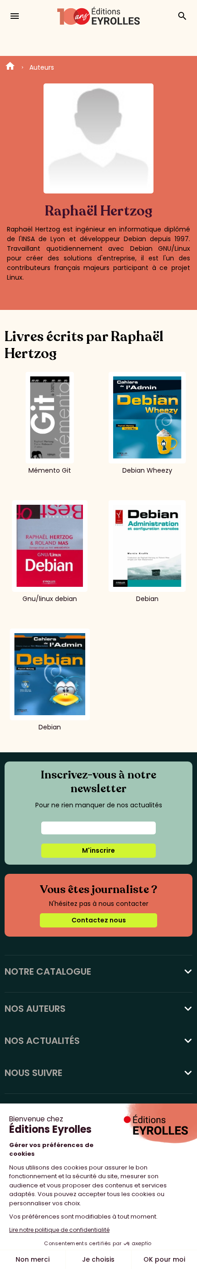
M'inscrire (98, 850)
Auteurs (41, 67)
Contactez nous (98, 920)
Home (10, 67)
